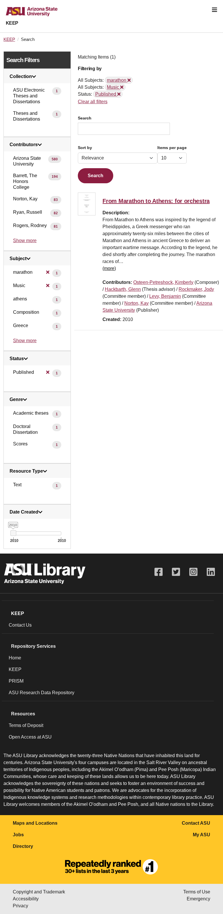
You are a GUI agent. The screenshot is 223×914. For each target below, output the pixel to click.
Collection (21, 76)
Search (84, 118)
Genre (16, 399)
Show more (25, 240)
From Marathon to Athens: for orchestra (156, 201)
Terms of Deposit (26, 725)
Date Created (24, 512)
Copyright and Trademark (39, 891)
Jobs (18, 834)
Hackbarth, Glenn (123, 289)
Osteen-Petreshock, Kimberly (163, 282)
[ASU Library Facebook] (158, 572)
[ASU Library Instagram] (193, 572)
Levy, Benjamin (165, 296)
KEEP (12, 23)
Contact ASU (196, 823)
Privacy (20, 905)
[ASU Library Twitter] (176, 572)
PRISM (16, 681)
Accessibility (26, 898)
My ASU (201, 834)
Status (17, 358)
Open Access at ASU (30, 737)
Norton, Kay (136, 303)
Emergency (198, 898)
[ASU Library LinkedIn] (211, 572)
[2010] (13, 533)
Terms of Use (196, 891)
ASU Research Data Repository (41, 692)
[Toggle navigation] (214, 10)
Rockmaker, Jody (196, 289)
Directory (23, 846)
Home (15, 657)
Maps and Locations (35, 823)
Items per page (172, 148)
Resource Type (26, 471)
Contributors (24, 144)
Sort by (85, 148)
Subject (18, 258)
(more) (109, 268)
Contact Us (20, 625)
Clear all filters (92, 101)
